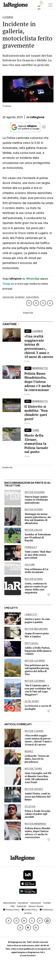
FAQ (12, 906)
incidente (20, 297)
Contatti (47, 903)
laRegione (37, 117)
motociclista (32, 297)
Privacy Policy (12, 909)
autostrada (8, 297)
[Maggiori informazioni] (44, 127)
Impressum (35, 903)
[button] (9, 920)
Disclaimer (23, 903)
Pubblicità (21, 906)
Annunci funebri (35, 906)
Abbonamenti (9, 903)
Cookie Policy (30, 909)
